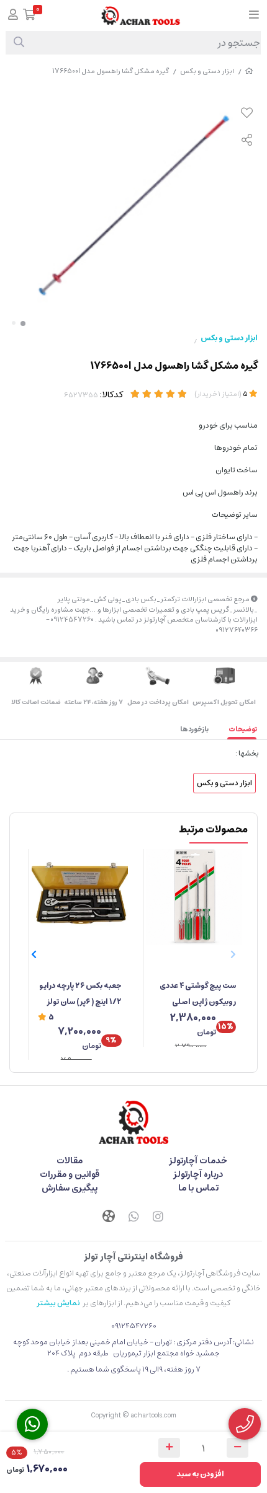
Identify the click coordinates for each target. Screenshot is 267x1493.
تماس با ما (198, 1188)
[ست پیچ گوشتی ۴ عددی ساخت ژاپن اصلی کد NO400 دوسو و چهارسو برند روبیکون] (194, 897)
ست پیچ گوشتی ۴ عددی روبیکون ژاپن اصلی (198, 993)
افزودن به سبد (200, 1474)
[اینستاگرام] (158, 1218)
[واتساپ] (133, 1218)
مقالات (70, 1160)
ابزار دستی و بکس (207, 71)
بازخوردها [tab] (194, 729)
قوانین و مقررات (69, 1174)
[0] (29, 16)
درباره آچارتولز (198, 1174)
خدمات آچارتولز (198, 1160)
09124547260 (133, 1325)
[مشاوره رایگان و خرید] (245, 1424)
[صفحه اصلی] (249, 71)
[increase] (169, 1448)
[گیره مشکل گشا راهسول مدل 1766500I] (133, 1122)
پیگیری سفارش (69, 1188)
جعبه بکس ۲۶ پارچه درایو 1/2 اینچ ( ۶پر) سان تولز (80, 993)
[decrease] (237, 1448)
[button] (33, 954)
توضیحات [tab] (243, 729)
